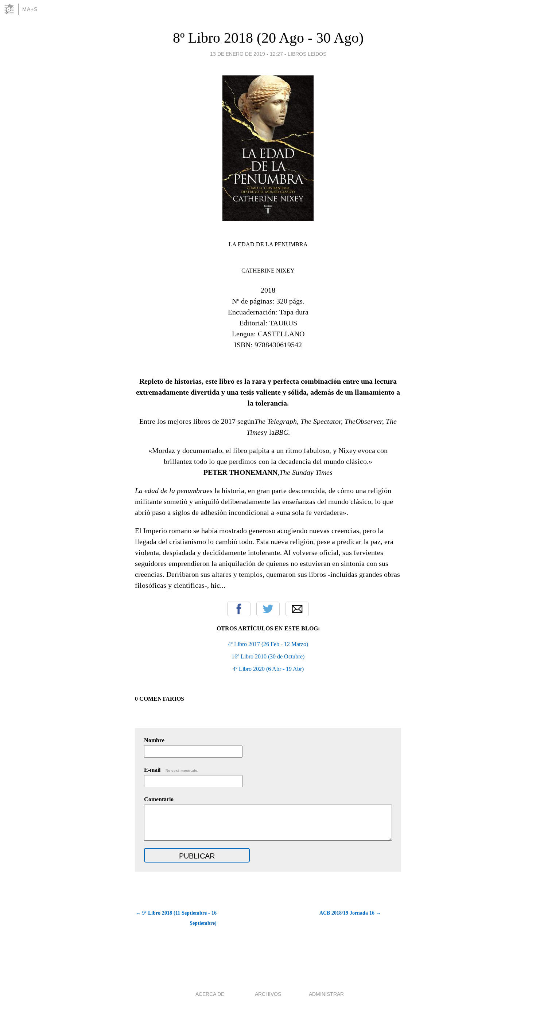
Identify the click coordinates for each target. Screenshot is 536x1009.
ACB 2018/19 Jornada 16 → (350, 913)
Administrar (326, 994)
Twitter (268, 609)
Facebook (238, 609)
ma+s (30, 9)
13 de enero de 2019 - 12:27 (246, 54)
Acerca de (209, 994)
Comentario (159, 799)
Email (297, 609)
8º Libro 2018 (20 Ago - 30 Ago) (268, 38)
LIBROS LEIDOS (307, 54)
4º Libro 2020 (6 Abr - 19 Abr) (268, 669)
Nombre (154, 740)
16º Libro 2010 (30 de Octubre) (268, 656)
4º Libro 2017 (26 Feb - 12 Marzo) (268, 644)
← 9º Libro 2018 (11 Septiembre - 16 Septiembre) (176, 918)
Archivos (268, 994)
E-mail (171, 770)
